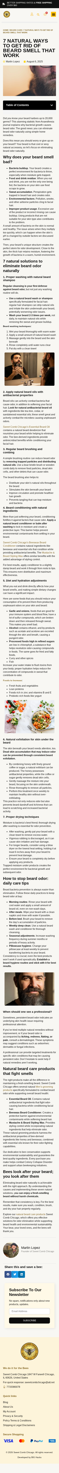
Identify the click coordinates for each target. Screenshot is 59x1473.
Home (5, 30)
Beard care (16, 30)
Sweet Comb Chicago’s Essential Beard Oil (26, 427)
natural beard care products (30, 1214)
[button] (38, 14)
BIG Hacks (36, 1457)
